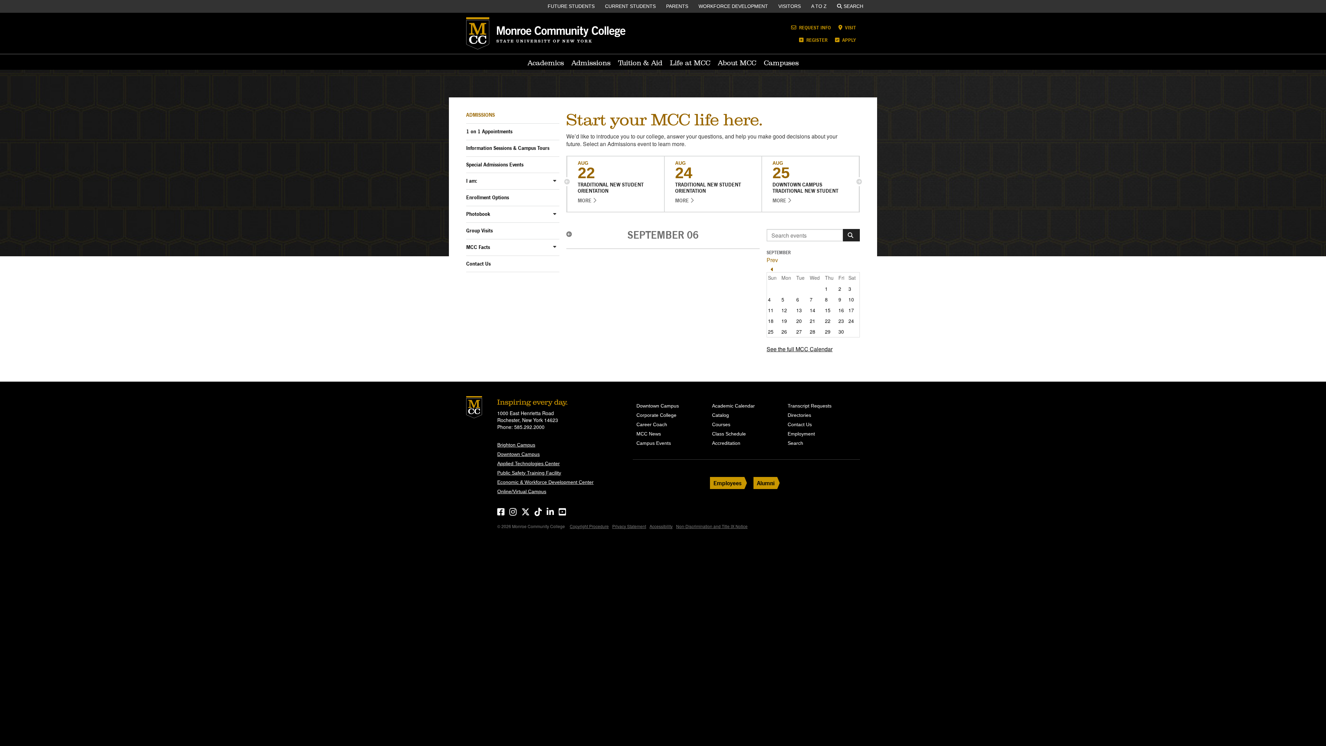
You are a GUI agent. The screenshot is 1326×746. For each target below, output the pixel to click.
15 (827, 310)
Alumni (766, 483)
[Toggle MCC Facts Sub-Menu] (554, 246)
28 (812, 331)
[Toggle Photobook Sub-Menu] (554, 213)
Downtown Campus (518, 454)
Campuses (781, 63)
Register (816, 40)
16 (841, 310)
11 (771, 310)
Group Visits (479, 230)
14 (812, 310)
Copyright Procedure (589, 526)
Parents (677, 6)
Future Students (571, 6)
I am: (471, 181)
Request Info (814, 27)
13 (799, 310)
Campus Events (653, 443)
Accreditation (726, 443)
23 (841, 320)
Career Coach (651, 424)
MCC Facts (478, 247)
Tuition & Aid (640, 63)
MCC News (648, 434)
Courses (721, 424)
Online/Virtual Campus (521, 491)
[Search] (851, 235)
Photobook (478, 214)
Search (853, 6)
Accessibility (661, 526)
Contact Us (478, 263)
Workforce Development (733, 6)
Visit (850, 27)
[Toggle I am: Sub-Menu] (554, 180)
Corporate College (656, 415)
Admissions (591, 63)
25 (771, 331)
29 (827, 331)
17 (851, 310)
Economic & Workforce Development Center (545, 482)
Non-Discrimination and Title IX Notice (712, 526)
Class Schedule (729, 434)
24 (851, 320)
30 (841, 331)
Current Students (630, 6)
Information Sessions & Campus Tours (507, 148)
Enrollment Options (487, 197)
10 (851, 299)
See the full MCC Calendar (800, 349)
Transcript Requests (810, 406)
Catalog (720, 415)
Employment (801, 434)
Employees (727, 483)
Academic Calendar (733, 406)
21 (812, 320)
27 (799, 331)
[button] (567, 181)
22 (827, 320)
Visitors (789, 6)
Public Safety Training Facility (529, 473)
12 (784, 310)
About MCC (737, 63)
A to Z (819, 6)
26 (784, 331)
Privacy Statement (629, 526)
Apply (848, 40)
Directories (799, 415)
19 (784, 320)
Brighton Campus (516, 445)
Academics (546, 63)
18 (771, 320)
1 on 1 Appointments (489, 131)
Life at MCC (690, 63)
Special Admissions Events (494, 164)
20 (799, 320)
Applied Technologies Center (528, 463)
